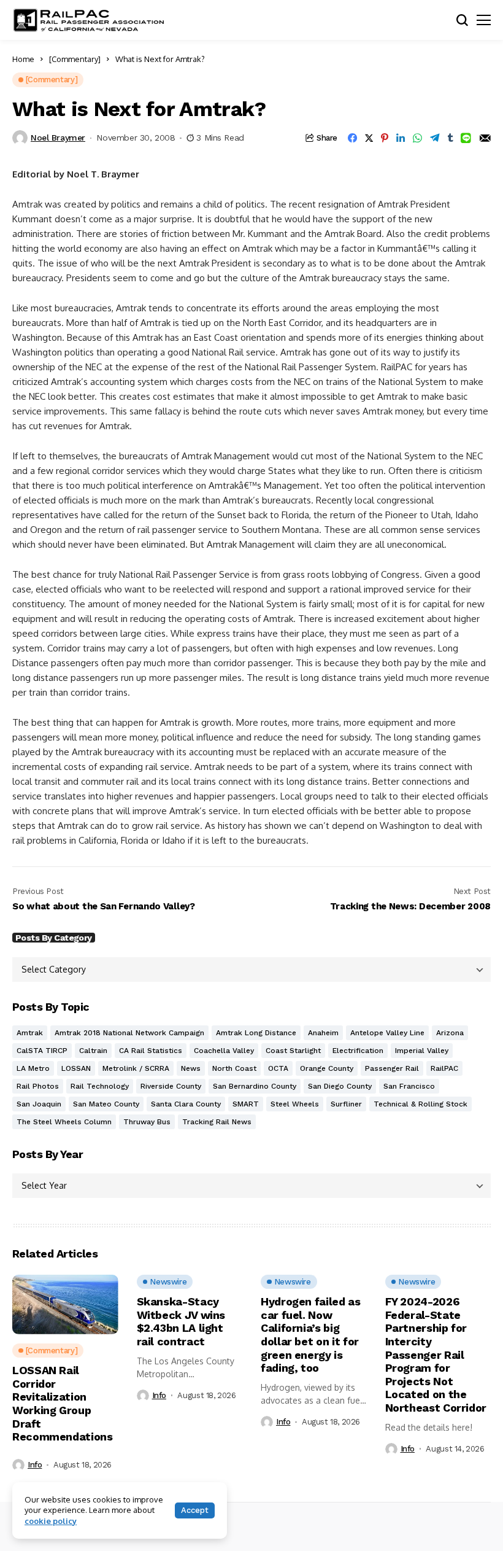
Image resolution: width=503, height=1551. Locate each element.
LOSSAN (76, 1068)
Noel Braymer (58, 137)
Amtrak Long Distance (256, 1032)
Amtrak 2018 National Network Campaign (129, 1032)
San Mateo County (106, 1104)
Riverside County (170, 1086)
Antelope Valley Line (387, 1032)
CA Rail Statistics (150, 1050)
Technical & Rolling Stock (420, 1104)
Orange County (326, 1068)
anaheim (323, 1032)
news (191, 1068)
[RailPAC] (89, 20)
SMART (245, 1104)
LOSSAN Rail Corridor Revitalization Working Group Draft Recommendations (62, 1403)
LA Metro (33, 1068)
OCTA (278, 1068)
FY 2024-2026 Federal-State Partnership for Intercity (436, 1354)
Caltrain (93, 1050)
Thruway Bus (147, 1122)
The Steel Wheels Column (64, 1122)
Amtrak (30, 1032)
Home (23, 59)
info (35, 1464)
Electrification (357, 1050)
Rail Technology (100, 1086)
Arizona (450, 1032)
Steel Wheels (295, 1104)
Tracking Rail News (217, 1122)
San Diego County (340, 1086)
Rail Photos (38, 1086)
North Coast (234, 1068)
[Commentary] (75, 59)
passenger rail (392, 1068)
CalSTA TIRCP (42, 1050)
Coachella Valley (224, 1050)
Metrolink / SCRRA (135, 1068)
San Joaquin (39, 1104)
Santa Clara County (186, 1104)
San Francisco (409, 1086)
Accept (195, 1510)
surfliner (346, 1104)
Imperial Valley (421, 1050)
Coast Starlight (293, 1050)
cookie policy (51, 1521)
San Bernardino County (254, 1086)
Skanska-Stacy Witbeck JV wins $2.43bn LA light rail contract (181, 1321)
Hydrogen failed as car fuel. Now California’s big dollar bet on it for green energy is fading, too (311, 1334)
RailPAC (444, 1068)
